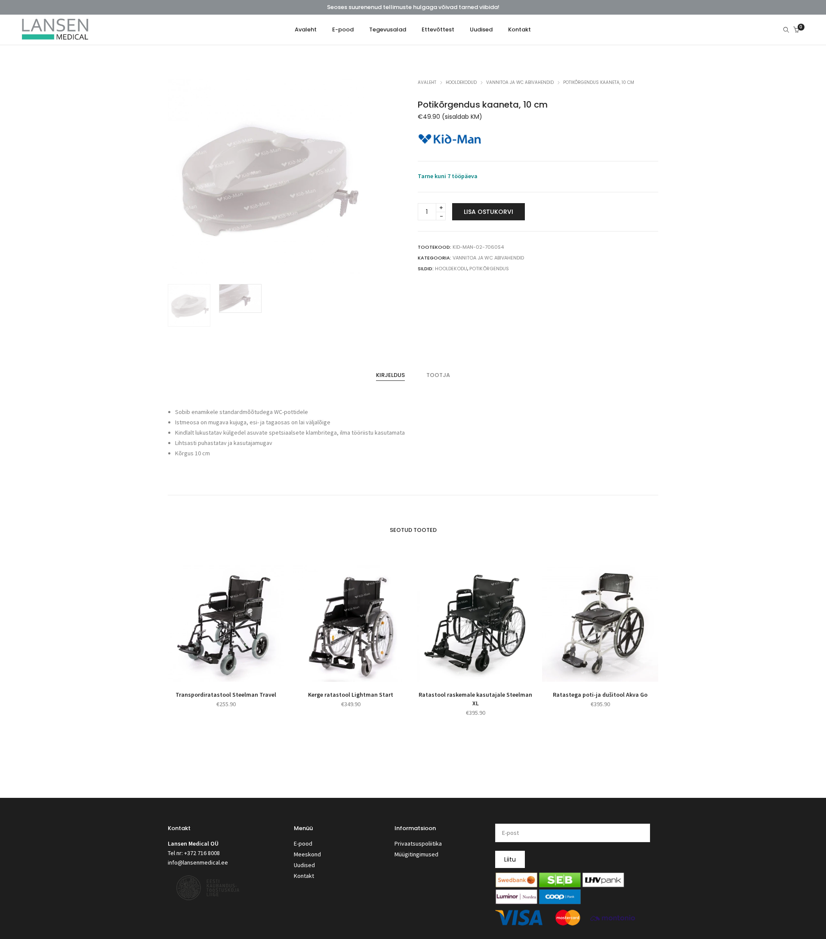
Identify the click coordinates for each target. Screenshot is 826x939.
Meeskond (307, 854)
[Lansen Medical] (55, 36)
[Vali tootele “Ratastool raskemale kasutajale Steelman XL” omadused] (466, 671)
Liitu (510, 859)
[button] (351, 177)
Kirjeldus (390, 375)
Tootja (438, 375)
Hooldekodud (461, 82)
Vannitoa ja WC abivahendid (520, 82)
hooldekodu (451, 268)
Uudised (304, 865)
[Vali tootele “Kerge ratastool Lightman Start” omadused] (341, 671)
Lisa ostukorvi (488, 211)
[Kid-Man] (450, 139)
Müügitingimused (416, 854)
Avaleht (427, 82)
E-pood (303, 843)
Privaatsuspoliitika (418, 843)
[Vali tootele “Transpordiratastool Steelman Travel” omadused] (216, 671)
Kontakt (304, 876)
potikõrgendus (489, 268)
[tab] (390, 375)
